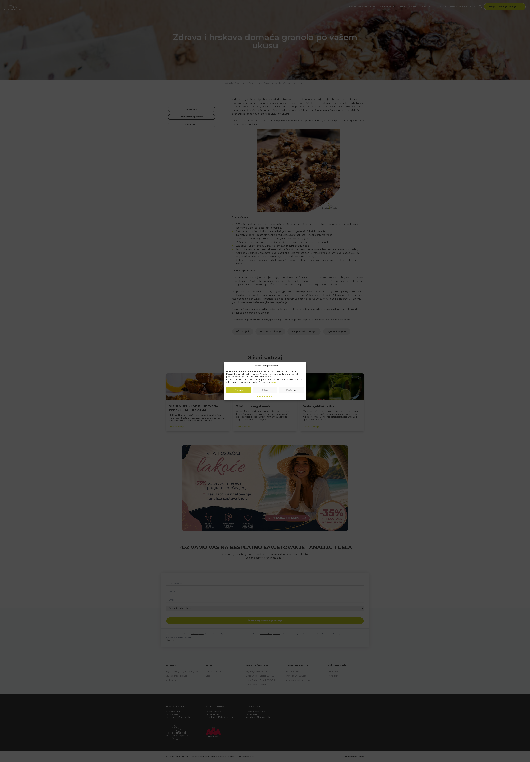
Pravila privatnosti (265, 396)
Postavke (291, 390)
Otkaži (265, 390)
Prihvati (239, 390)
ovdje (273, 382)
